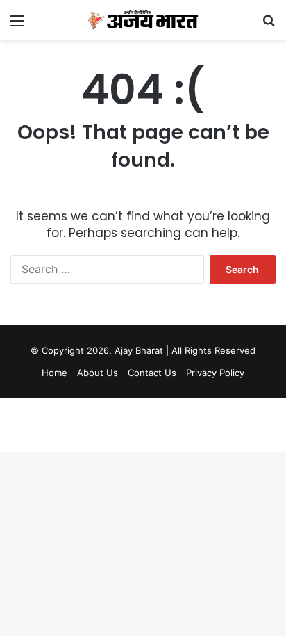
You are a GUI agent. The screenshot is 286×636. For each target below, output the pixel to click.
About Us (97, 372)
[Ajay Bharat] (143, 20)
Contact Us (152, 372)
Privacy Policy (215, 372)
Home (54, 372)
